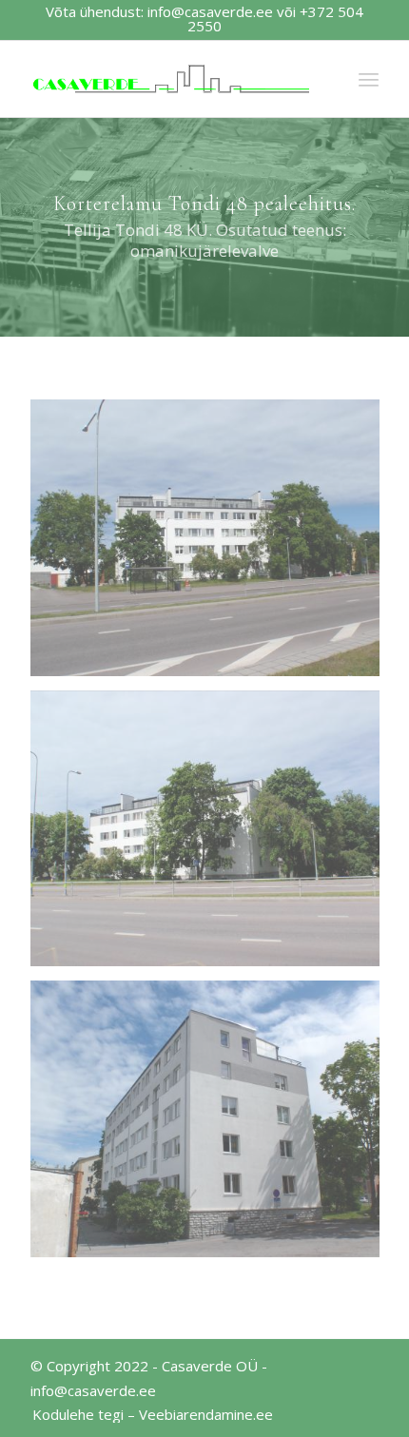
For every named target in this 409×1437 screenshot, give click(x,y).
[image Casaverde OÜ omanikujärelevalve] (212, 544)
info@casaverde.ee (210, 11)
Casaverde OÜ (210, 1365)
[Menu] (369, 79)
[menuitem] (148, 1414)
